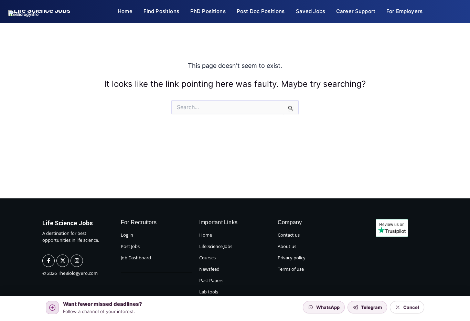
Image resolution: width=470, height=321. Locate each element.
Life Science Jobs (215, 246)
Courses (207, 258)
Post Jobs (130, 246)
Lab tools (208, 292)
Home (205, 235)
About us (287, 246)
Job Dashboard (136, 258)
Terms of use (291, 269)
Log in (127, 235)
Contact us (289, 235)
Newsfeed (209, 269)
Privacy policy (292, 258)
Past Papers (211, 280)
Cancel (411, 307)
